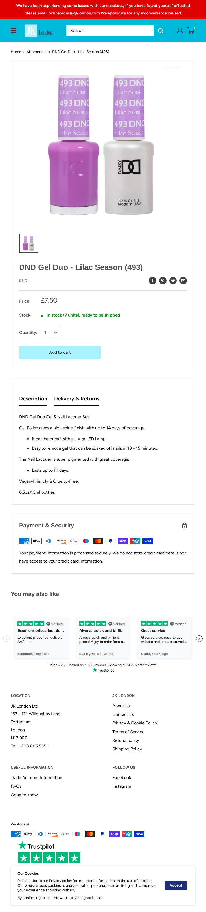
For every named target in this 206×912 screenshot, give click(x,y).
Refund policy (125, 740)
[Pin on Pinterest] (163, 280)
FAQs (16, 786)
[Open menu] (13, 30)
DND (23, 280)
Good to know (24, 794)
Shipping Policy (127, 748)
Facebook (121, 777)
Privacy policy (60, 881)
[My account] (180, 30)
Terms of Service (128, 731)
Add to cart (60, 352)
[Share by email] (183, 280)
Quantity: (28, 332)
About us (121, 705)
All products (37, 52)
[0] (190, 30)
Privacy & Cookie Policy (134, 722)
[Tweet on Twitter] (173, 280)
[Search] (160, 30)
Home (16, 52)
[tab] (33, 400)
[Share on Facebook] (152, 280)
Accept (176, 885)
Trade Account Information (36, 777)
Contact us (123, 714)
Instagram (121, 786)
